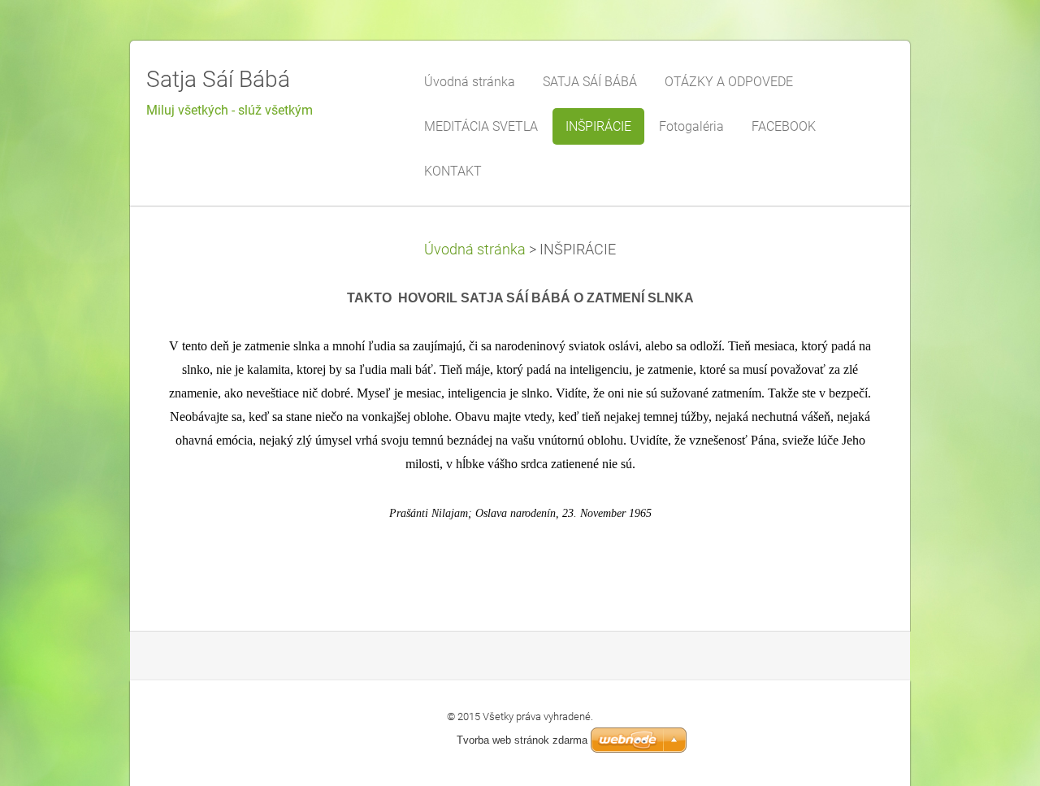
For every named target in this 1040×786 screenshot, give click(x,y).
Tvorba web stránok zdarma (522, 740)
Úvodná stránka (475, 249)
